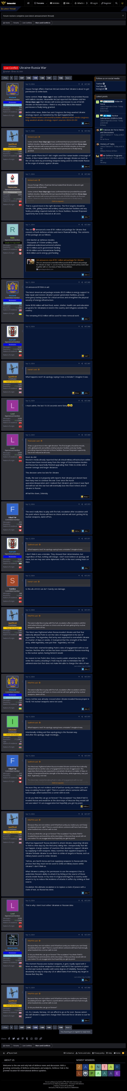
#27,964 (87, 225)
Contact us (70, 1053)
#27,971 (87, 539)
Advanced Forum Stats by (63, 1084)
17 (15, 154)
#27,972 (87, 576)
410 (20, 595)
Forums (40, 3)
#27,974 (87, 677)
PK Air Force (104, 139)
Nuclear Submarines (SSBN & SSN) (111, 116)
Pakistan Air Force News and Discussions (112, 131)
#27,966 (87, 326)
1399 (35, 78)
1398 (28, 78)
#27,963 (87, 174)
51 (14, 199)
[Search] (116, 3)
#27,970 (87, 504)
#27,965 (87, 282)
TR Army (103, 162)
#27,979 (87, 935)
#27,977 (87, 814)
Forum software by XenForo (63, 1082)
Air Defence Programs (112, 155)
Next (67, 78)
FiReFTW (12, 517)
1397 (21, 78)
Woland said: (33, 137)
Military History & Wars (108, 151)
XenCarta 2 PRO (54, 1087)
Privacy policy (99, 1053)
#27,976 (87, 756)
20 (15, 421)
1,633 (20, 154)
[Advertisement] (63, 45)
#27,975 (87, 717)
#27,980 (87, 988)
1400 (42, 78)
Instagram (100, 89)
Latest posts (102, 96)
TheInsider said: (34, 441)
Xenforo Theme (64, 1086)
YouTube (100, 86)
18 (15, 247)
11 (16, 110)
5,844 (20, 421)
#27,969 (87, 435)
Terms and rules (84, 1053)
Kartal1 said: (32, 369)
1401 (49, 78)
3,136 (20, 247)
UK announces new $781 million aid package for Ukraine (60, 260)
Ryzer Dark (12, 1053)
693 (20, 110)
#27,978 (87, 901)
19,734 (19, 349)
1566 (60, 78)
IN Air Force (104, 111)
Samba (12, 589)
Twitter (99, 83)
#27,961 (87, 84)
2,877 (20, 739)
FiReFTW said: (33, 616)
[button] (46, 3)
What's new (82, 3)
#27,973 (87, 610)
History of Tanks (107, 144)
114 (14, 349)
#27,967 (87, 363)
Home (28, 3)
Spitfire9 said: (33, 544)
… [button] (16, 78)
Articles (56, 3)
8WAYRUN (75, 1087)
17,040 (19, 199)
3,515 (20, 960)
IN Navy (103, 125)
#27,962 (87, 131)
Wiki (67, 3)
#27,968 (87, 401)
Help (110, 1053)
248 (20, 524)
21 (15, 739)
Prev (5, 78)
